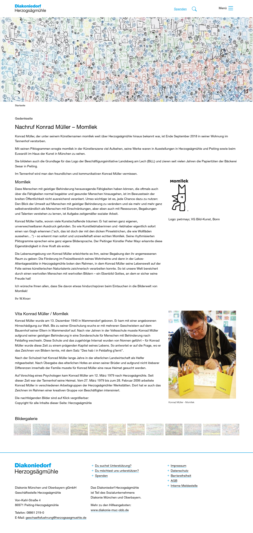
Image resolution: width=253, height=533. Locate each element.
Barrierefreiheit (181, 475)
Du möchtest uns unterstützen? (117, 470)
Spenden (180, 9)
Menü (223, 8)
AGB (174, 480)
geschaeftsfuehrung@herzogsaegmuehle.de (56, 517)
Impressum (178, 465)
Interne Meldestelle (184, 485)
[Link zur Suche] (194, 9)
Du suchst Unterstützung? (113, 465)
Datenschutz (179, 470)
